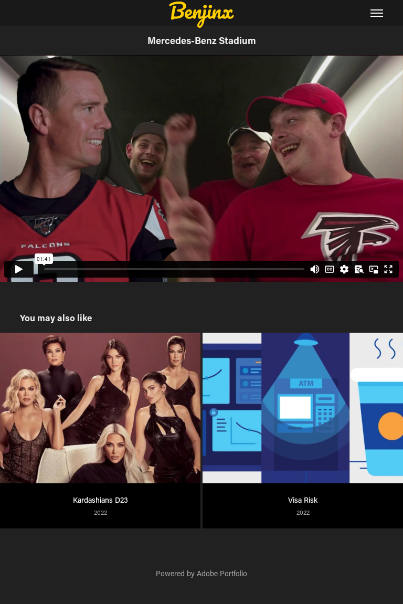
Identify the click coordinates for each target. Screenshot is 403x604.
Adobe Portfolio (222, 573)
